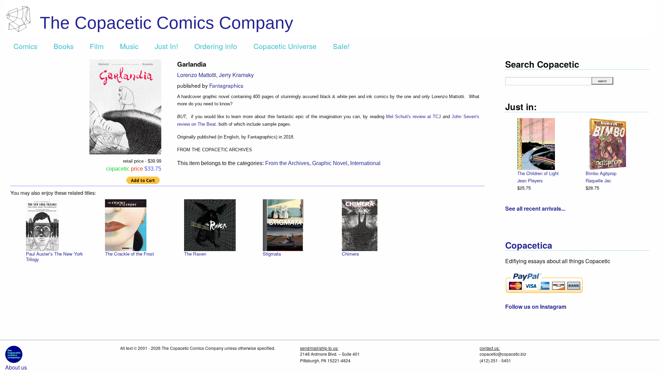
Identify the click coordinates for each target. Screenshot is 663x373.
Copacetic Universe (285, 46)
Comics (25, 46)
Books (64, 46)
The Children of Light (538, 173)
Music (129, 46)
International (365, 163)
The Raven (195, 253)
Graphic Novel (329, 163)
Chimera (350, 253)
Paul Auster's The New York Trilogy (54, 256)
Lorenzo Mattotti (196, 75)
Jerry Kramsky (236, 75)
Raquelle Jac (598, 180)
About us (16, 367)
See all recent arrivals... (535, 208)
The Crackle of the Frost (129, 253)
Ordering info (215, 46)
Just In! (166, 46)
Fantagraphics (226, 85)
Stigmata (272, 253)
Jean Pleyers (529, 180)
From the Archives (287, 163)
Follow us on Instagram (535, 306)
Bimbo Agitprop (601, 173)
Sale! (341, 46)
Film (97, 46)
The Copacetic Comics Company (166, 22)
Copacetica (528, 245)
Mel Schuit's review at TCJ (413, 116)
